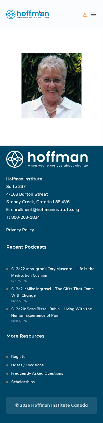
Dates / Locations (27, 365)
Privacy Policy (20, 229)
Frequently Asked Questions (37, 373)
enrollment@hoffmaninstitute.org (45, 209)
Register (19, 356)
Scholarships (23, 381)
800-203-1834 (25, 217)
